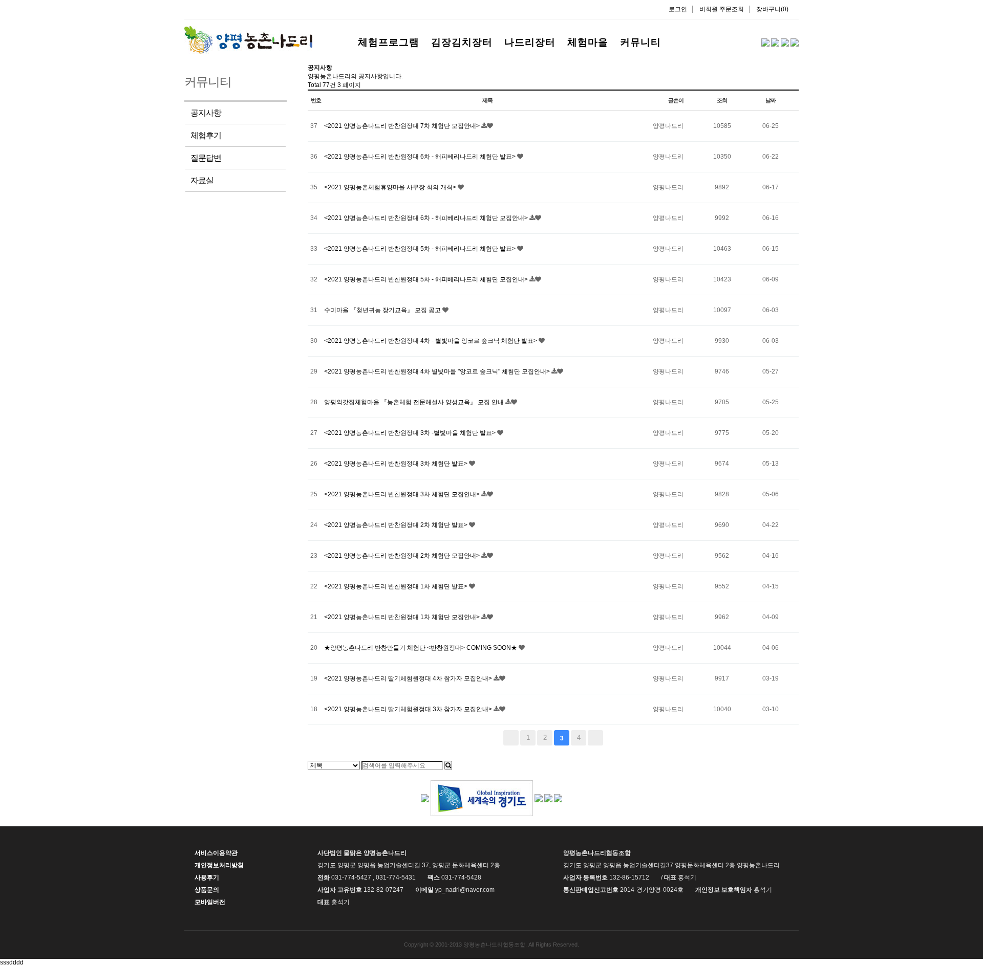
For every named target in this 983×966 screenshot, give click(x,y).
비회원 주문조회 (721, 9)
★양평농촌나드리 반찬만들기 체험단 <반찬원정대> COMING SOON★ (421, 647)
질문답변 (205, 157)
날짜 (770, 100)
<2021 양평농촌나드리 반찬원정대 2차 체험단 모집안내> (402, 555)
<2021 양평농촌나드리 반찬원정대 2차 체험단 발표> (396, 525)
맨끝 (595, 737)
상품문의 (207, 889)
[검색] (448, 765)
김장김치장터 (462, 42)
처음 (511, 737)
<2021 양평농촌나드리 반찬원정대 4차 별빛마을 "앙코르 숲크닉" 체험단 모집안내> (437, 371)
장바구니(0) (772, 9)
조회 (722, 100)
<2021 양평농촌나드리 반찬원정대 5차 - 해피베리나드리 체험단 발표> (420, 248)
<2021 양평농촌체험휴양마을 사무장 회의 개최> (391, 187)
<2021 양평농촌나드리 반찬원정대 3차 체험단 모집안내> (402, 494)
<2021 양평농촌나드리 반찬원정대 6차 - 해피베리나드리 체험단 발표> (420, 156)
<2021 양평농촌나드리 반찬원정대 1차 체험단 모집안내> (402, 617)
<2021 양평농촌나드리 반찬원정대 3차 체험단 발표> (396, 463)
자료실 (201, 180)
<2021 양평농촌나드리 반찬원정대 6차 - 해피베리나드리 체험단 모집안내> (426, 218)
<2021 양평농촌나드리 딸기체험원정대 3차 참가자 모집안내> (409, 709)
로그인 (678, 9)
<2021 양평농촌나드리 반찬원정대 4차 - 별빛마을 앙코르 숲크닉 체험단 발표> (431, 340)
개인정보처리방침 (219, 865)
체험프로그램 (388, 42)
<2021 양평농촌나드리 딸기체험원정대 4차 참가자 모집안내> (409, 678)
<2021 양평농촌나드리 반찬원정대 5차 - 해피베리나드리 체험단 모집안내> (426, 279)
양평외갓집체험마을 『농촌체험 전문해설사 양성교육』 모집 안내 (414, 402)
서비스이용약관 (216, 853)
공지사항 (205, 112)
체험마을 (587, 42)
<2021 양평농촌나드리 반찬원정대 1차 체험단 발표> (396, 586)
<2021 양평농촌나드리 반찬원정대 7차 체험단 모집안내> (402, 125)
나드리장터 (529, 42)
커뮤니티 (640, 42)
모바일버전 (210, 902)
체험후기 (205, 135)
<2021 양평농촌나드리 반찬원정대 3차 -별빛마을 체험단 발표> (410, 432)
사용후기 (207, 877)
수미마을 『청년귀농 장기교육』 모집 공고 (383, 310)
